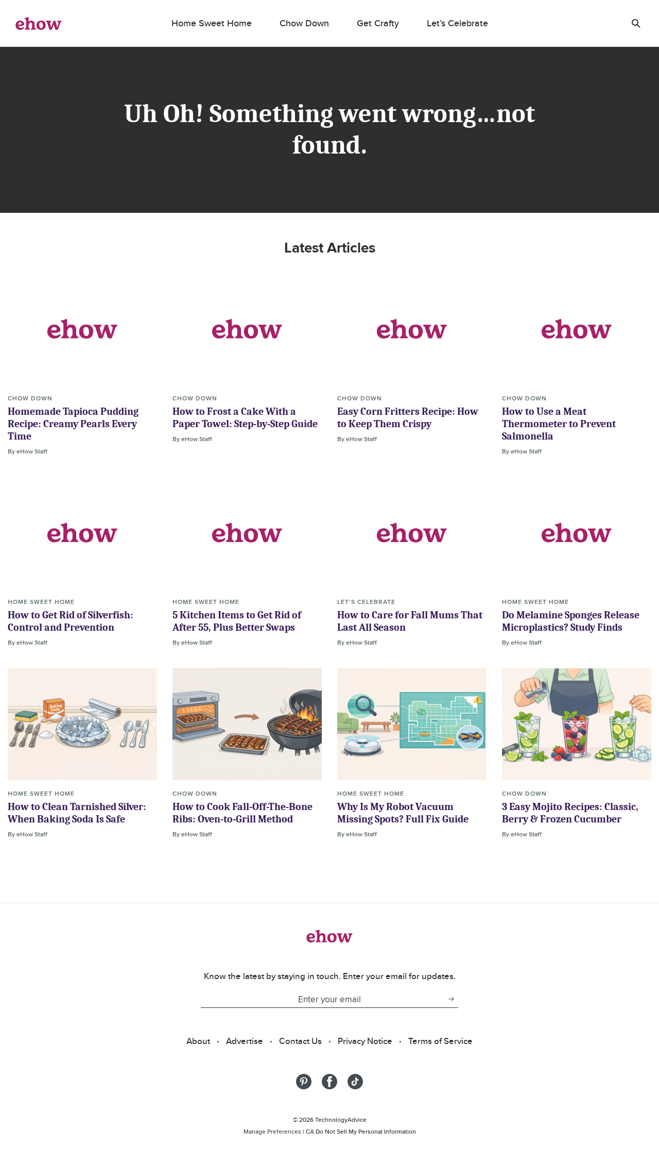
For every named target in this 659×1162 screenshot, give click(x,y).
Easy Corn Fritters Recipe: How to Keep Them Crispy (407, 418)
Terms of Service (440, 1041)
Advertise (244, 1041)
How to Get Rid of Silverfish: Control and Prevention (70, 621)
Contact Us (300, 1041)
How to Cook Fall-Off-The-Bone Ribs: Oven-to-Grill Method (242, 813)
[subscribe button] (451, 999)
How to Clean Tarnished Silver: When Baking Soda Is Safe (77, 813)
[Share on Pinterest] (303, 1081)
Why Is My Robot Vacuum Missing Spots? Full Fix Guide (403, 813)
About (198, 1041)
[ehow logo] (38, 23)
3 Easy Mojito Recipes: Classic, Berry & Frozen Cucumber (570, 813)
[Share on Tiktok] (355, 1081)
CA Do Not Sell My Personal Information (361, 1131)
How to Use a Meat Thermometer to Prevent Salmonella (559, 424)
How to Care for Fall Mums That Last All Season (409, 621)
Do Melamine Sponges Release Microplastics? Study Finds (570, 621)
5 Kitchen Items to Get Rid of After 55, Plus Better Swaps (236, 621)
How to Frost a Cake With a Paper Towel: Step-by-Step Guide (245, 418)
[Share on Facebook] (329, 1081)
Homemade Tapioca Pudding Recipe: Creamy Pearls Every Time (73, 424)
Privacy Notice (365, 1041)
